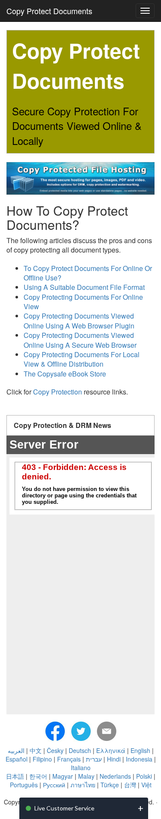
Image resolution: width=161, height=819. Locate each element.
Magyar (62, 776)
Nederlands (115, 776)
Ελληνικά (110, 750)
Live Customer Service (64, 808)
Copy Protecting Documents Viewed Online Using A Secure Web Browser (80, 339)
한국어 (38, 776)
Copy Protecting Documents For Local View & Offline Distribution (82, 359)
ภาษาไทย (82, 784)
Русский (54, 784)
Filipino (42, 759)
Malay (86, 776)
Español (16, 759)
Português (24, 784)
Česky (55, 750)
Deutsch (80, 750)
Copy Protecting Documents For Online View (83, 301)
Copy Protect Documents (49, 10)
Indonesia (139, 759)
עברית (94, 759)
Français (69, 759)
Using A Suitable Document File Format (84, 287)
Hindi (114, 759)
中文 (36, 750)
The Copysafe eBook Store (65, 374)
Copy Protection (57, 392)
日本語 (15, 776)
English (140, 750)
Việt (146, 784)
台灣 (130, 784)
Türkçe (109, 784)
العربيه (16, 750)
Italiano (81, 767)
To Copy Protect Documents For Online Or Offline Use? (88, 273)
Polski (144, 776)
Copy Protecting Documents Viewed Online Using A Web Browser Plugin (79, 320)
